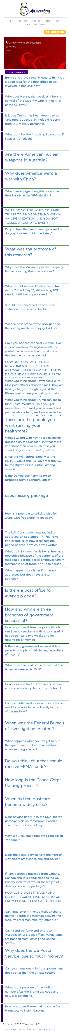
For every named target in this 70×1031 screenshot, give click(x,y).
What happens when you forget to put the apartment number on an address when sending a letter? (32, 745)
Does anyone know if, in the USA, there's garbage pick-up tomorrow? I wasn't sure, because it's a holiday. (33, 821)
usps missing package (26, 495)
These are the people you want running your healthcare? (30, 425)
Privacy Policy (47, 1029)
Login (26, 24)
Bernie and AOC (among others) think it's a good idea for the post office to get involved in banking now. (34, 81)
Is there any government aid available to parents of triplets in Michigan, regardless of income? (34, 650)
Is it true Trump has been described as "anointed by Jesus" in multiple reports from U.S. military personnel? (32, 119)
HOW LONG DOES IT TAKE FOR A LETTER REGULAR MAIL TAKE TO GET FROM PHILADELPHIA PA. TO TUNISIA (33, 896)
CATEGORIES (32, 21)
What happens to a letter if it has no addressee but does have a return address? (30, 574)
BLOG (46, 21)
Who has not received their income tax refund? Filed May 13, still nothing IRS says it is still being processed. (32, 290)
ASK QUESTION (55, 32)
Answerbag (9, 1029)
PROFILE (58, 21)
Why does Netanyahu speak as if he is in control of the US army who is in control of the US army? (33, 100)
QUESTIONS (13, 21)
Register (39, 24)
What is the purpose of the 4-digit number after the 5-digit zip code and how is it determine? (32, 991)
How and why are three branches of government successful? (29, 615)
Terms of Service (27, 1029)
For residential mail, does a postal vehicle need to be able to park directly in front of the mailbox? (34, 707)
